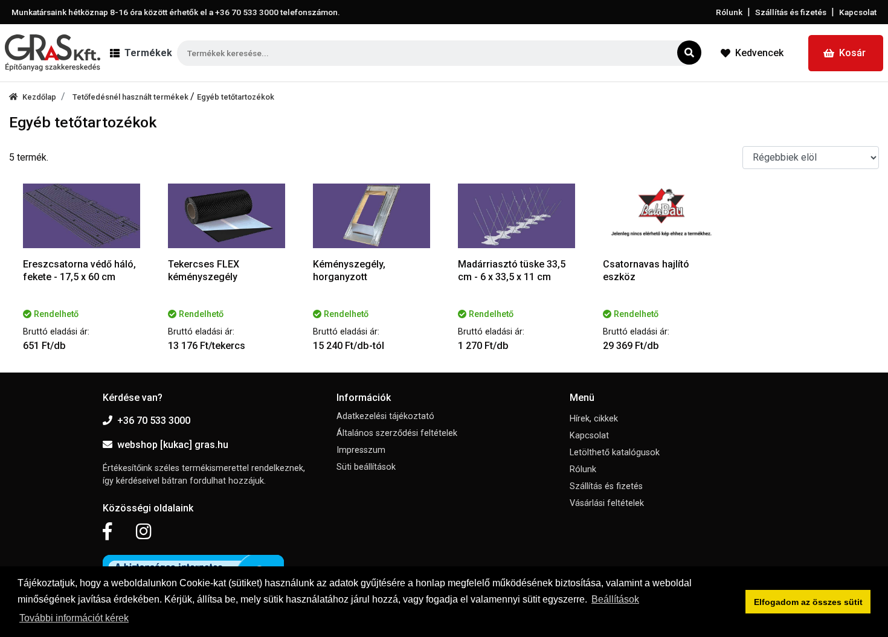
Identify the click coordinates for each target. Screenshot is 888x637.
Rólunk (729, 12)
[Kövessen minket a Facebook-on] (107, 532)
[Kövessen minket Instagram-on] (144, 532)
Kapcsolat (858, 12)
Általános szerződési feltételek (396, 433)
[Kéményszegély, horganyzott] (371, 216)
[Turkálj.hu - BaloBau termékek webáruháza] (52, 52)
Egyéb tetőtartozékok (235, 96)
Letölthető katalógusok (615, 452)
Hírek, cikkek (594, 419)
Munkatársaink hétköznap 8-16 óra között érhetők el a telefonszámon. (175, 12)
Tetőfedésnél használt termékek (131, 96)
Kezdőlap (39, 96)
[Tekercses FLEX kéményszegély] (226, 216)
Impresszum (360, 450)
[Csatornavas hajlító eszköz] (661, 216)
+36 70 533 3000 (153, 420)
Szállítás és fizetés (790, 12)
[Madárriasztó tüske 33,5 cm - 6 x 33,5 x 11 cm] (516, 216)
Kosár (852, 53)
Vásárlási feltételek (607, 503)
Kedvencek (759, 53)
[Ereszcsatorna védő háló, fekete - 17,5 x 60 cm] (81, 216)
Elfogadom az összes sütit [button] (808, 602)
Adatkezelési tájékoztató (385, 416)
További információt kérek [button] (74, 618)
